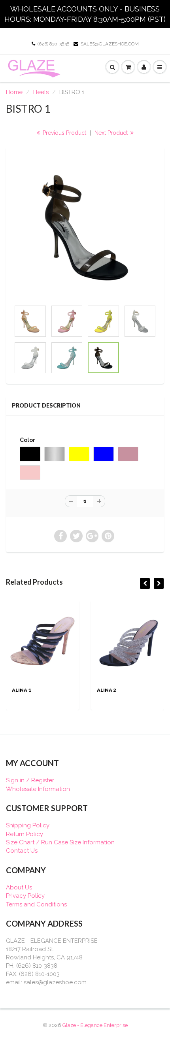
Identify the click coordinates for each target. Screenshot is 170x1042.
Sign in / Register (30, 780)
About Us (19, 887)
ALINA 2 (106, 690)
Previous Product (63, 133)
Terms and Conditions (36, 904)
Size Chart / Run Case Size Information (60, 842)
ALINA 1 (21, 690)
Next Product (111, 133)
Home (14, 92)
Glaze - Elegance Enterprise (95, 1025)
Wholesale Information (38, 789)
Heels (41, 92)
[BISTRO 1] (85, 228)
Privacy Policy (25, 895)
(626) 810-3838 (54, 44)
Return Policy (24, 834)
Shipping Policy (27, 825)
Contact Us (22, 850)
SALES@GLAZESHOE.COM (110, 44)
